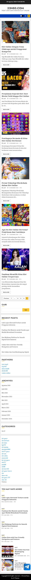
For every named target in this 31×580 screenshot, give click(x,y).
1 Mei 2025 (19, 569)
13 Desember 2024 (14, 143)
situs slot (4, 480)
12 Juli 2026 (6, 515)
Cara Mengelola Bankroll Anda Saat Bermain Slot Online (22, 565)
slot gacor (4, 438)
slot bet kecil (5, 441)
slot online (5, 456)
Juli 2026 (4, 389)
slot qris (4, 454)
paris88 (4, 465)
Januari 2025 (6, 415)
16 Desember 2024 (14, 54)
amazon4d (5, 458)
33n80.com (15, 8)
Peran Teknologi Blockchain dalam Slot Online (14, 184)
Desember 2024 (7, 419)
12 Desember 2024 (14, 188)
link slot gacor (6, 460)
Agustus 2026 (6, 385)
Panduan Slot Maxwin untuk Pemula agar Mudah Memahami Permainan (15, 512)
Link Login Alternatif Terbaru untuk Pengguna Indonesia (15, 498)
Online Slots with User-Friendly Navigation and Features (12, 346)
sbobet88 (5, 371)
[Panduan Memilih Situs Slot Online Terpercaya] (15, 260)
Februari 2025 (6, 411)
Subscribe (29, 16)
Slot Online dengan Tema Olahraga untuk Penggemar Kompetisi (14, 49)
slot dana (4, 443)
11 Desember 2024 (13, 234)
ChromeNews (25, 576)
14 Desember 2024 (14, 98)
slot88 (3, 467)
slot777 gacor (6, 451)
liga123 (4, 445)
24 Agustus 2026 (8, 502)
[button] (26, 16)
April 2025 (5, 404)
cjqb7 (4, 54)
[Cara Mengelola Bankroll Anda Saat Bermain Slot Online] (7, 565)
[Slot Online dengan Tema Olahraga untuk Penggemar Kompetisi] (15, 32)
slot (3, 473)
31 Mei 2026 (6, 528)
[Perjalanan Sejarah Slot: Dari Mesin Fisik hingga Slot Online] (15, 79)
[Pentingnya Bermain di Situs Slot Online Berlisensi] (15, 124)
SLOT (5, 41)
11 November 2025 (21, 556)
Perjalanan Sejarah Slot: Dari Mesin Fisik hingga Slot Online (15, 95)
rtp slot (4, 366)
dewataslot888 (6, 449)
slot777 (4, 462)
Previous (6, 298)
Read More (6, 65)
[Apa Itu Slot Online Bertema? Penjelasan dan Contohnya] (15, 215)
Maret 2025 (5, 408)
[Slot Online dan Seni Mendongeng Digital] (7, 551)
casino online (6, 373)
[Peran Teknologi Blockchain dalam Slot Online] (15, 168)
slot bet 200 (5, 469)
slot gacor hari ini (7, 471)
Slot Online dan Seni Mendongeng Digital (15, 352)
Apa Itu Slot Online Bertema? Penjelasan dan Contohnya (15, 231)
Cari (4, 304)
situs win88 (5, 369)
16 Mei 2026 (6, 541)
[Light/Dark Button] (22, 16)
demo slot (4, 475)
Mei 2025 (5, 400)
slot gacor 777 (6, 478)
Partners (4, 482)
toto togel (5, 364)
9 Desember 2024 (13, 279)
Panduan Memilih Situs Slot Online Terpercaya (14, 275)
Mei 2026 (5, 393)
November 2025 (7, 396)
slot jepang (5, 447)
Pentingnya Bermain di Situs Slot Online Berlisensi (14, 139)
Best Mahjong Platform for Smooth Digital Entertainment (14, 525)
